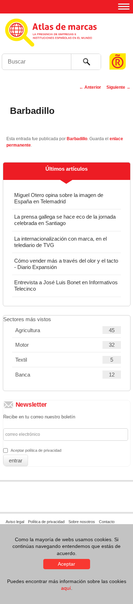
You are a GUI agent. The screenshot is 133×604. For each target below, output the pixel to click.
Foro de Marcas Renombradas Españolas (118, 48)
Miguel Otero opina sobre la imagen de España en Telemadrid (58, 198)
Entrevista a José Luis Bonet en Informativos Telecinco (66, 285)
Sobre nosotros (81, 522)
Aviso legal (15, 522)
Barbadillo (77, 138)
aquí (66, 588)
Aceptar (66, 564)
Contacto (107, 522)
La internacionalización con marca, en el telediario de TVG (60, 242)
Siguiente (118, 87)
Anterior (90, 87)
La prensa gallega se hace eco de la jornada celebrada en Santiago (65, 220)
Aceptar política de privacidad (36, 450)
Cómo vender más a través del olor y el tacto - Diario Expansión (66, 264)
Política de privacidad (46, 522)
